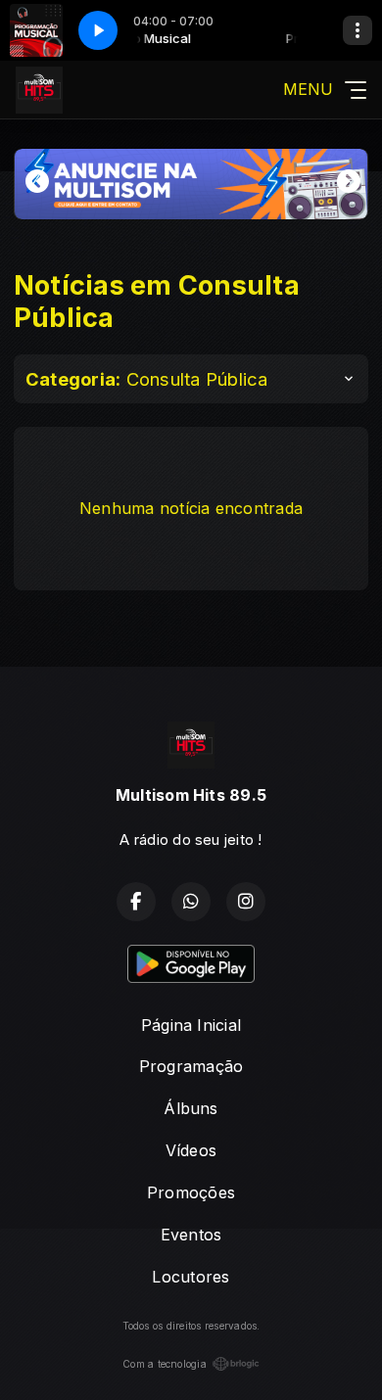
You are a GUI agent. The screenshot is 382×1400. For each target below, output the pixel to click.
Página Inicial (191, 1025)
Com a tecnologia (164, 1364)
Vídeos (191, 1150)
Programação (191, 1066)
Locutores (190, 1276)
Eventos (191, 1234)
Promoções (191, 1192)
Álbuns (190, 1108)
